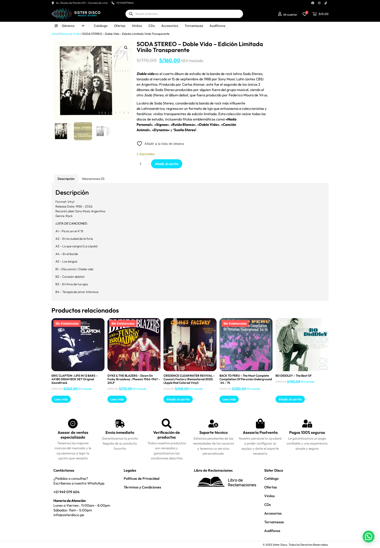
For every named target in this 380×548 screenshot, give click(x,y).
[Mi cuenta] (280, 14)
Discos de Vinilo (70, 34)
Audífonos (272, 530)
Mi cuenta (290, 14)
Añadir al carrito (166, 164)
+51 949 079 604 (66, 492)
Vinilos (269, 496)
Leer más (61, 399)
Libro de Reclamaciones (242, 482)
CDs (267, 504)
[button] (125, 47)
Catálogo (271, 478)
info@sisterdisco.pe (68, 515)
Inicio (54, 34)
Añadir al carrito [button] (178, 399)
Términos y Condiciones (142, 487)
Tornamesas (274, 522)
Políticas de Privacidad (141, 478)
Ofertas (270, 487)
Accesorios (273, 513)
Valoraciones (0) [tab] (93, 179)
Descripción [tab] (66, 179)
